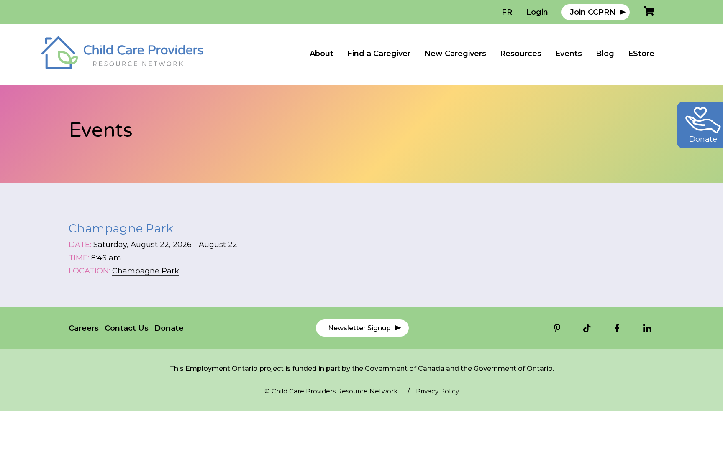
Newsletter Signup (359, 328)
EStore (641, 53)
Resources (520, 53)
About (321, 53)
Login (537, 12)
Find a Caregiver (378, 53)
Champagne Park (145, 271)
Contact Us (127, 328)
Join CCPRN (592, 12)
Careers (84, 328)
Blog (605, 53)
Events (568, 53)
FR (507, 12)
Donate (169, 328)
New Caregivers (455, 53)
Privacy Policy (437, 391)
